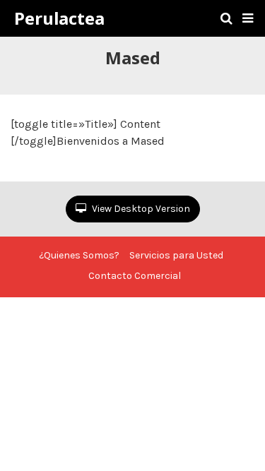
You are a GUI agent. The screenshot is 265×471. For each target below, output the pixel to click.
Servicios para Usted (176, 255)
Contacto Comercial (134, 276)
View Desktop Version (140, 209)
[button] (247, 18)
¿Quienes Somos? (79, 255)
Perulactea (59, 18)
